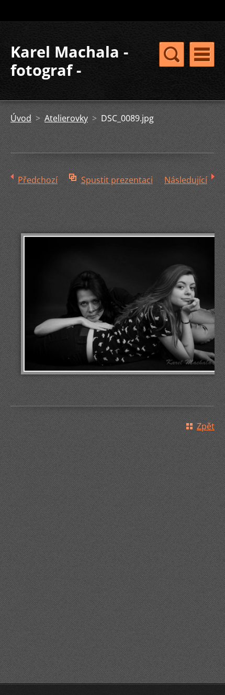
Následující (185, 180)
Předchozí (38, 180)
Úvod (20, 118)
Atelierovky (66, 118)
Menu (202, 54)
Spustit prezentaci (117, 180)
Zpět (206, 426)
